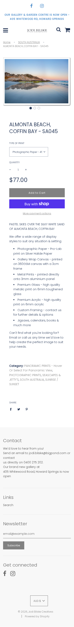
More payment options (37, 213)
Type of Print (16, 143)
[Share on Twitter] (18, 409)
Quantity (14, 162)
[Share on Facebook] (11, 409)
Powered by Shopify (37, 616)
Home (6, 42)
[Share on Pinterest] (26, 409)
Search (8, 505)
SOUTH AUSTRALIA (29, 42)
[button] (30, 108)
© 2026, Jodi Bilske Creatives (35, 611)
